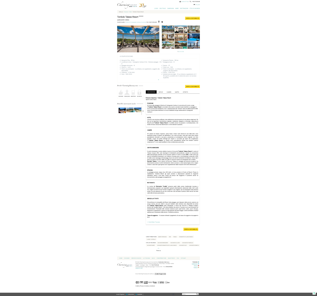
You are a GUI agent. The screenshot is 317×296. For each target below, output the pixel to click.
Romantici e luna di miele (186, 237)
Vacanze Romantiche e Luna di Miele (167, 245)
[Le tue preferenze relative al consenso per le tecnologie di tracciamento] (314, 293)
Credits (137, 286)
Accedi (117, 294)
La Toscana (146, 258)
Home (120, 258)
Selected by (171, 258)
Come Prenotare (161, 258)
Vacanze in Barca (194, 245)
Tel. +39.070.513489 (152, 22)
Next (142, 111)
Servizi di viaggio (136, 258)
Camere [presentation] (169, 92)
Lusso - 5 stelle (151, 239)
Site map (183, 258)
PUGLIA (196, 267)
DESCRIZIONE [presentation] (151, 92)
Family (175, 237)
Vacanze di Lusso (175, 242)
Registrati (122, 294)
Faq (178, 258)
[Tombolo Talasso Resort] (168, 29)
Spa (170, 237)
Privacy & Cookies (144, 286)
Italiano (198, 4)
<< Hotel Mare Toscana (153, 222)
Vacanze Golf (183, 245)
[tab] (151, 92)
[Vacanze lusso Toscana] (127, 5)
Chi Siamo (127, 258)
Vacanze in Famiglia (187, 242)
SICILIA (196, 265)
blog (153, 258)
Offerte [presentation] (185, 92)
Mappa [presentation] (177, 92)
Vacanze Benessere (163, 242)
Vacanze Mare (151, 245)
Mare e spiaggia (162, 237)
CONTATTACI (185, 1)
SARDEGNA (195, 264)
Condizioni (152, 286)
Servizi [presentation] (161, 92)
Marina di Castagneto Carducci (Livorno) (136, 22)
